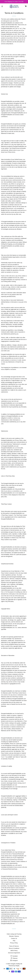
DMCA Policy (14, 950)
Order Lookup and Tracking (14, 934)
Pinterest (14, 958)
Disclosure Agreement (14, 952)
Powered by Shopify (14, 965)
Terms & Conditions (14, 948)
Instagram (15, 960)
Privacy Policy (14, 943)
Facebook (15, 956)
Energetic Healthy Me (16, 963)
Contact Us (14, 938)
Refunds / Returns (14, 936)
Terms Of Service (14, 946)
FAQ (14, 940)
